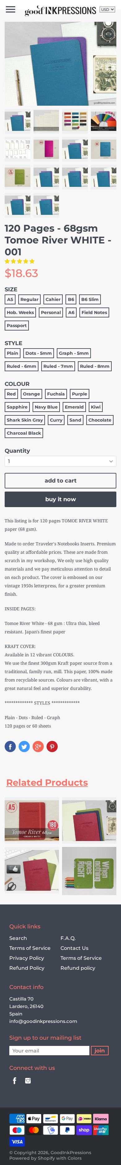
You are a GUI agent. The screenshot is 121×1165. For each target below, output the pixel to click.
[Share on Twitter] (24, 746)
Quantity (17, 450)
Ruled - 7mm (58, 366)
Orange (31, 394)
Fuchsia (56, 394)
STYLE (13, 343)
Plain (12, 353)
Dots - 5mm (38, 353)
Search (18, 938)
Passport (17, 325)
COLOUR (17, 384)
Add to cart (61, 480)
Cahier (53, 299)
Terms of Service (30, 948)
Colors (75, 1158)
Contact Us (74, 948)
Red (11, 394)
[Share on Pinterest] (52, 746)
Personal (51, 312)
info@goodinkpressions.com (43, 1021)
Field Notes (94, 312)
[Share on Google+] (38, 746)
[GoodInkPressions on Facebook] (14, 1085)
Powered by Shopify (32, 1158)
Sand (75, 420)
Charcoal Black (24, 433)
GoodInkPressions (71, 1152)
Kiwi (96, 407)
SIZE (11, 289)
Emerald (74, 407)
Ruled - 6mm (21, 366)
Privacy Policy (26, 958)
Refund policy (77, 968)
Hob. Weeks (20, 312)
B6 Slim (90, 299)
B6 (71, 299)
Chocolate (99, 420)
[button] (20, 261)
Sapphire (17, 407)
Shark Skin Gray (25, 420)
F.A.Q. (68, 938)
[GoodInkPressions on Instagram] (28, 1085)
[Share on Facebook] (10, 746)
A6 (71, 312)
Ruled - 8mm (95, 366)
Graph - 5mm (74, 353)
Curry (56, 420)
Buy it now (60, 499)
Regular (29, 299)
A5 (10, 299)
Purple (79, 394)
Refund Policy (26, 968)
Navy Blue (46, 407)
